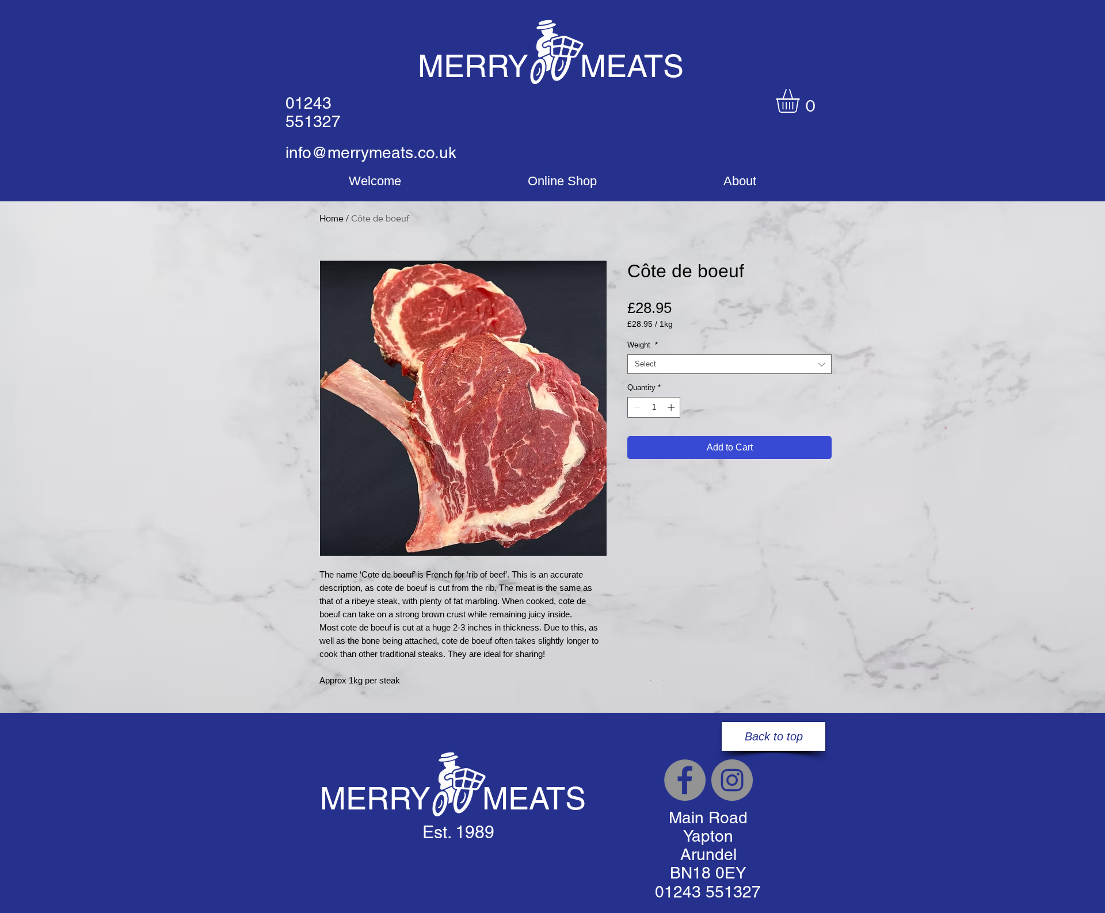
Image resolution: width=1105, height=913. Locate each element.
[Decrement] (636, 407)
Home (331, 218)
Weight (642, 345)
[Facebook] (685, 780)
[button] (801, 101)
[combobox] (729, 364)
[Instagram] (732, 780)
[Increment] (672, 407)
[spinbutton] (654, 407)
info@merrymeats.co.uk (370, 152)
